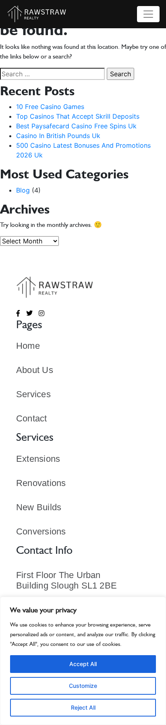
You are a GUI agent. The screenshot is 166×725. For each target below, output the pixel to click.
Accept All (83, 663)
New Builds (38, 507)
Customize (83, 685)
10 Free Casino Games (50, 107)
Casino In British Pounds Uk (58, 136)
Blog (23, 190)
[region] (83, 661)
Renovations (41, 483)
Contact (31, 418)
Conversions (41, 531)
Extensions (38, 459)
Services (33, 394)
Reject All (83, 707)
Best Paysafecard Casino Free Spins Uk (76, 126)
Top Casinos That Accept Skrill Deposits (77, 116)
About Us (34, 370)
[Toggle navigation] (148, 14)
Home (28, 346)
